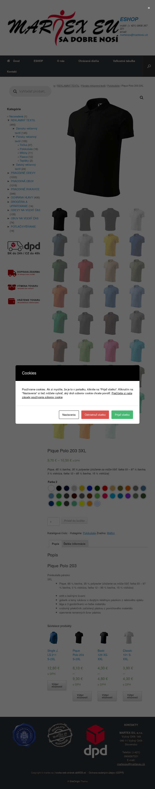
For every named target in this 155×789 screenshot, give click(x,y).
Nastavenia (68, 415)
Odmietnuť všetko (95, 415)
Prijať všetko (122, 415)
